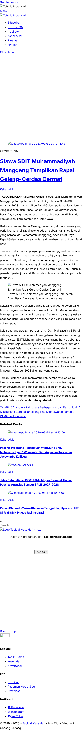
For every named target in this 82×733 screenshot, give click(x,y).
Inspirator (14, 31)
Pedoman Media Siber (22, 686)
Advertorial (15, 666)
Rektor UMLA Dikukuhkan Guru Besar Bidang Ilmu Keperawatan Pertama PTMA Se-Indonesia (40, 412)
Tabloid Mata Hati (34, 723)
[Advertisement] (41, 97)
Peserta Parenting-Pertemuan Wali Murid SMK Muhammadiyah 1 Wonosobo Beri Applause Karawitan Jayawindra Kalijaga (36, 452)
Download (14, 691)
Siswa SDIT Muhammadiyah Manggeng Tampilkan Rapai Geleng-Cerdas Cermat (37, 170)
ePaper (12, 45)
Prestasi (13, 40)
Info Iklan (13, 682)
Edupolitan (14, 22)
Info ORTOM (15, 27)
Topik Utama (16, 657)
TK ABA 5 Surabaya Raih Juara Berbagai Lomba (31, 407)
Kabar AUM (15, 36)
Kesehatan (14, 661)
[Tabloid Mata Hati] (13, 15)
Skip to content (9, 2)
